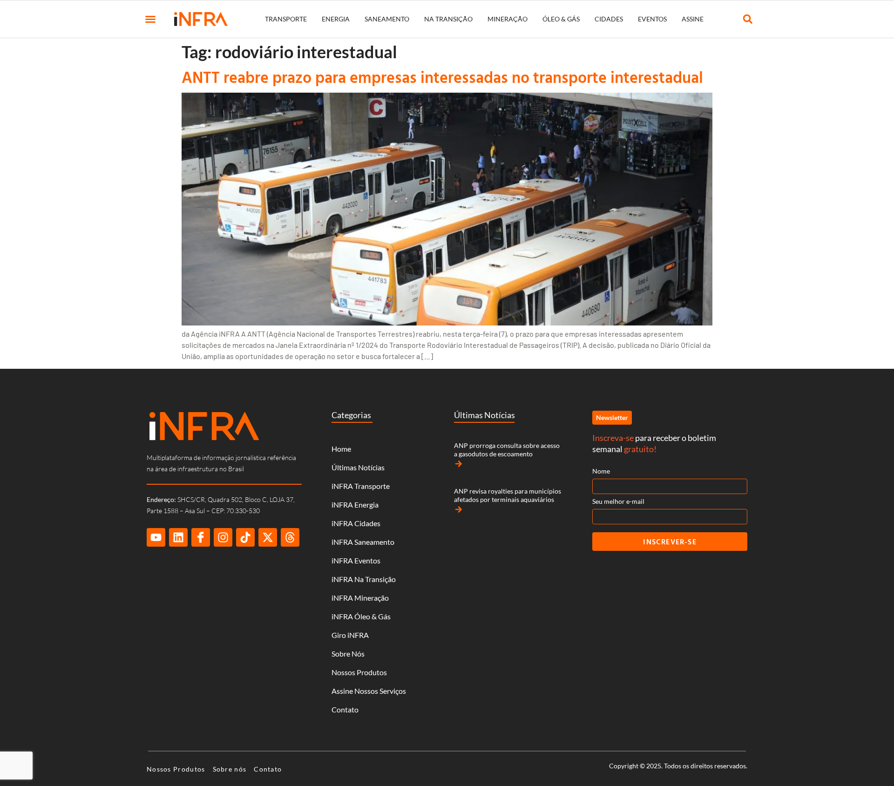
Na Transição (448, 19)
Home (341, 448)
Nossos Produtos (359, 672)
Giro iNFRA (350, 634)
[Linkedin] (178, 537)
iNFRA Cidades (356, 523)
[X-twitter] (267, 537)
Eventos (652, 19)
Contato (345, 709)
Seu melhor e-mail (618, 501)
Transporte (286, 19)
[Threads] (290, 537)
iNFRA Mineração (360, 597)
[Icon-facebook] (200, 537)
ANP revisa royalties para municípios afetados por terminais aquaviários (507, 495)
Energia (336, 19)
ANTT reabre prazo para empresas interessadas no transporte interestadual (442, 77)
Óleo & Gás (561, 19)
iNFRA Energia (355, 504)
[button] (150, 19)
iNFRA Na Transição (364, 579)
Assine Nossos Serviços (369, 690)
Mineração (508, 19)
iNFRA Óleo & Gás (361, 616)
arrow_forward (458, 463)
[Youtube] (156, 537)
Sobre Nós (348, 653)
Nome (601, 471)
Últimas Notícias (358, 467)
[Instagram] (223, 537)
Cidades (609, 19)
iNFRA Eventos (356, 560)
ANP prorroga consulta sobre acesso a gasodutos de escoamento (507, 449)
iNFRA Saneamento (363, 541)
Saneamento (387, 19)
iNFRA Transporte (361, 485)
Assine (693, 19)
